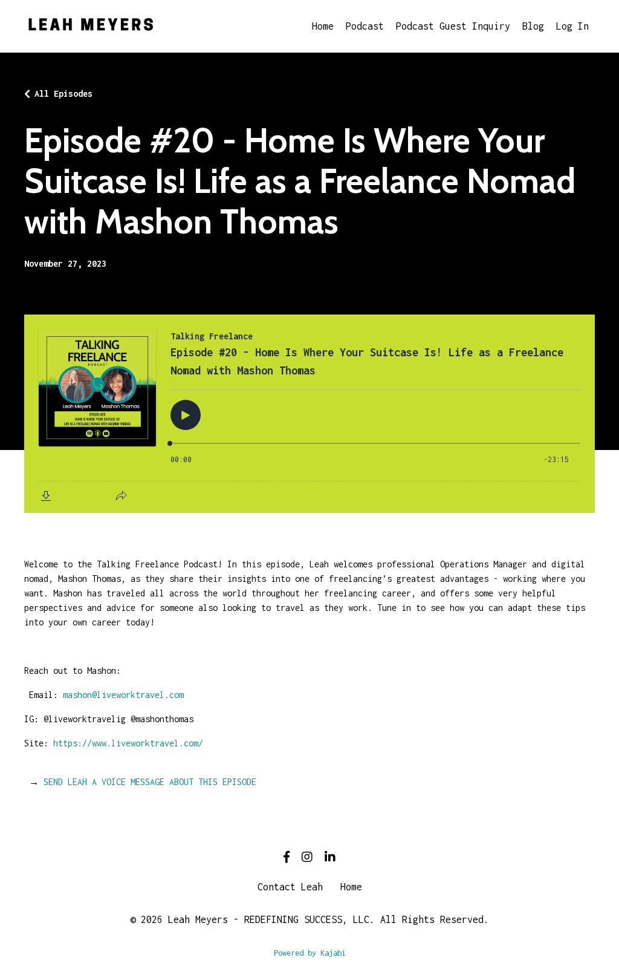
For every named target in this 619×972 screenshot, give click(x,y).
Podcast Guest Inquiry (453, 26)
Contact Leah (290, 886)
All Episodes (63, 93)
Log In (572, 26)
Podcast (365, 26)
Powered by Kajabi (310, 952)
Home (323, 26)
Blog (533, 26)
